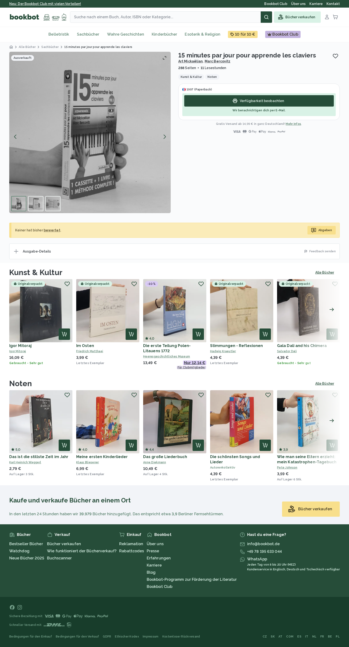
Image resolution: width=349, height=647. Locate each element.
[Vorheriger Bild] (15, 136)
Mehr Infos (293, 124)
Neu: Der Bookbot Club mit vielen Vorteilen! (45, 4)
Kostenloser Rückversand (181, 636)
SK (273, 636)
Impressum (151, 636)
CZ (265, 636)
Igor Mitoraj (20, 345)
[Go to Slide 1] (18, 203)
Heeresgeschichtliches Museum (166, 356)
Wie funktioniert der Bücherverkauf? (82, 551)
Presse (153, 551)
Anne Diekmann (154, 462)
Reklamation (131, 544)
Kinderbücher (164, 34)
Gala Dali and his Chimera (302, 345)
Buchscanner (59, 558)
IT (306, 636)
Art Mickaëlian (190, 61)
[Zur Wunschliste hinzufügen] (335, 56)
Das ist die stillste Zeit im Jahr (38, 457)
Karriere (154, 565)
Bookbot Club (159, 586)
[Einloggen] (327, 17)
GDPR (107, 636)
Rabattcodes (131, 551)
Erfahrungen (159, 558)
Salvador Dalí (287, 351)
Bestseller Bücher (26, 544)
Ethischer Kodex (127, 636)
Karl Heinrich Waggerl (25, 462)
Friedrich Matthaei (89, 351)
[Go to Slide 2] (35, 203)
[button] (90, 132)
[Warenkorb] (335, 17)
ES (299, 636)
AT (280, 636)
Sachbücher (88, 34)
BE (330, 636)
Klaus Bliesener (87, 462)
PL (338, 636)
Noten (20, 383)
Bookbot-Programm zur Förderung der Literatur (192, 579)
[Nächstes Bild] (164, 136)
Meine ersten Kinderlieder (102, 457)
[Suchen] (266, 17)
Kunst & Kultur (35, 272)
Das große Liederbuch (165, 457)
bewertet (52, 230)
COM (289, 636)
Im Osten (85, 345)
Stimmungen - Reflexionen (236, 345)
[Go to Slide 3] (53, 203)
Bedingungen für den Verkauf (77, 636)
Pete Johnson (287, 467)
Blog (151, 572)
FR (322, 636)
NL (314, 636)
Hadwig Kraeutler (223, 351)
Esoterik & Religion (202, 34)
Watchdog (19, 551)
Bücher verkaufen (64, 544)
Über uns (155, 544)
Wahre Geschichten (125, 34)
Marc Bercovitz (217, 61)
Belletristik (58, 34)
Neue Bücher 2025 (26, 558)
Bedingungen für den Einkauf (30, 636)
